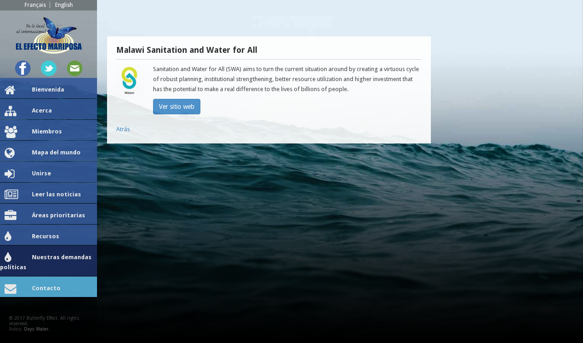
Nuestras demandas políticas (46, 262)
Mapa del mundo (56, 152)
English (64, 5)
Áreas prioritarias (58, 215)
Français (35, 5)
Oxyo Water (36, 329)
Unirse (41, 173)
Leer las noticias (56, 194)
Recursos (45, 236)
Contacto (46, 288)
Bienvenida (48, 89)
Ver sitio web (176, 106)
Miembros (47, 131)
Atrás (123, 129)
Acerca (42, 110)
